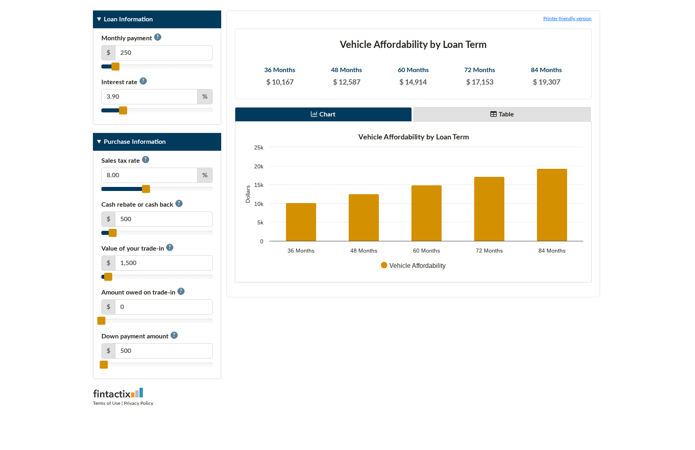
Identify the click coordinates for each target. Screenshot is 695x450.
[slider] (115, 66)
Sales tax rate (124, 160)
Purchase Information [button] (135, 142)
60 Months (413, 70)
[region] (413, 201)
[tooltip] (157, 37)
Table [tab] (506, 114)
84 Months (546, 70)
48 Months (346, 70)
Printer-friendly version (567, 18)
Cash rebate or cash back (140, 204)
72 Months (479, 70)
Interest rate (122, 82)
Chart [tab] (327, 114)
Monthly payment (130, 38)
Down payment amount (138, 336)
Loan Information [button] (128, 19)
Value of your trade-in (136, 248)
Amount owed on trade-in (141, 292)
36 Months (279, 70)
